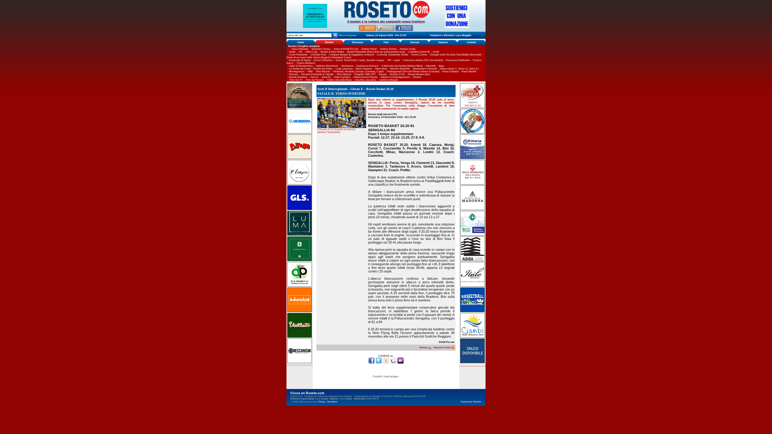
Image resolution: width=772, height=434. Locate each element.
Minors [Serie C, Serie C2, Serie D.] (459, 68)
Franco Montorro (306, 63)
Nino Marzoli (323, 71)
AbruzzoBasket (300, 49)
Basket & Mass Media (332, 51)
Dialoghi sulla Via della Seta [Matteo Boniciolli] (455, 54)
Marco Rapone (364, 68)
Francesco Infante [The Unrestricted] (423, 60)
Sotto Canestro (342, 77)
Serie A (314, 77)
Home (300, 42)
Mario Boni (381, 68)
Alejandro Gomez (321, 49)
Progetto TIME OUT (365, 74)
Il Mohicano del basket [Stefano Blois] (402, 65)
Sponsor (443, 42)
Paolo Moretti (469, 71)
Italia (441, 65)
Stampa (423, 347)
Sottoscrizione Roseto (366, 77)
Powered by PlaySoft (471, 401)
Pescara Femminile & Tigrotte (317, 74)
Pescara (293, 74)
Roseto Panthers (298, 77)
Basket (329, 42)
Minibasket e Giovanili (425, 68)
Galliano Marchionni (327, 65)
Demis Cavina (419, 54)
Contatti (471, 42)
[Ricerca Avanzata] (347, 35)
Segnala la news (442, 347)
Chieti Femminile (298, 54)
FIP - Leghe (394, 60)
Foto (386, 42)
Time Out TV (296, 80)
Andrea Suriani (388, 49)
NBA (310, 71)
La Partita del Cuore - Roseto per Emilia (311, 68)
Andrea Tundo (408, 49)
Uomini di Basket (389, 80)
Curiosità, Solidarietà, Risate (392, 54)
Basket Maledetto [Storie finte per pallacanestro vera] (376, 51)
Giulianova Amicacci (367, 65)
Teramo (417, 77)
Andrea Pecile (369, 49)
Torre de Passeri (315, 80)
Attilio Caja (311, 51)
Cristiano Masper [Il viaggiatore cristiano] (352, 54)
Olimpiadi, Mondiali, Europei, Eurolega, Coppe (358, 71)
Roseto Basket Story (419, 74)
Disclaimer (332, 401)
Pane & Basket (450, 71)
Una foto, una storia (365, 80)
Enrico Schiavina (323, 60)
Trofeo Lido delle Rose (339, 80)
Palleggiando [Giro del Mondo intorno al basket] (413, 71)
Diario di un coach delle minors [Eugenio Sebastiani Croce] (318, 57)
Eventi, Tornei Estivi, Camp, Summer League (360, 60)
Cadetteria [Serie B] (418, 51)
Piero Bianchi (344, 74)
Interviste (431, 65)
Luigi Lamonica (344, 68)
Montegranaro (297, 71)
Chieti (436, 51)
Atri (300, 51)
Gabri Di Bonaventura (301, 65)
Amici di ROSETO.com (346, 49)
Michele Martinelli (400, 68)
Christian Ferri (318, 54)
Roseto (383, 74)
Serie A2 (326, 77)
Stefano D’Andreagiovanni (395, 77)
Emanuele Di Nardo (300, 60)
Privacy (321, 401)
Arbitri (292, 51)
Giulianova (347, 65)
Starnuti (414, 42)
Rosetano (357, 42)
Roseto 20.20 (397, 74)
